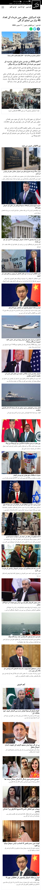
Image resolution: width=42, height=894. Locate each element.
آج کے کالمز (13, 7)
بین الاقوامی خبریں (29, 25)
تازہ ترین (28, 7)
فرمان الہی (25, 1)
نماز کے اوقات (16, 1)
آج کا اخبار (21, 7)
